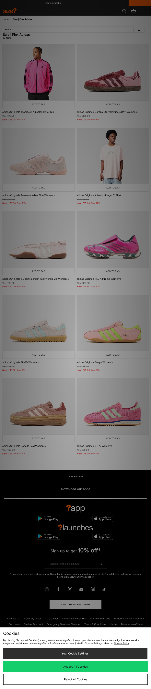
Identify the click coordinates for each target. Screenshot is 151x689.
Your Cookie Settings (75, 653)
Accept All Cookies (75, 666)
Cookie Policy (121, 643)
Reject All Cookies (75, 679)
